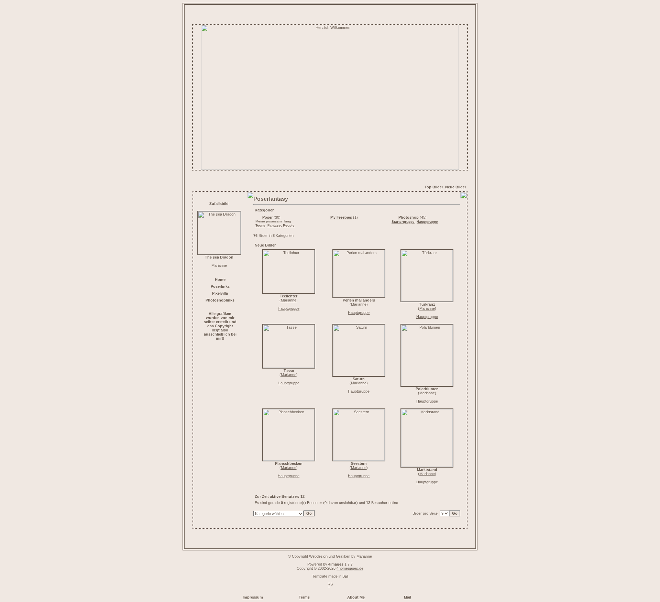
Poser (267, 217)
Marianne (288, 300)
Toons (260, 225)
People (289, 225)
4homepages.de (350, 568)
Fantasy (274, 225)
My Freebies (341, 217)
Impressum (253, 597)
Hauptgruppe (427, 221)
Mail (407, 597)
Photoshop (408, 217)
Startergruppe (403, 221)
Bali (345, 576)
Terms (304, 597)
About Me (356, 597)
